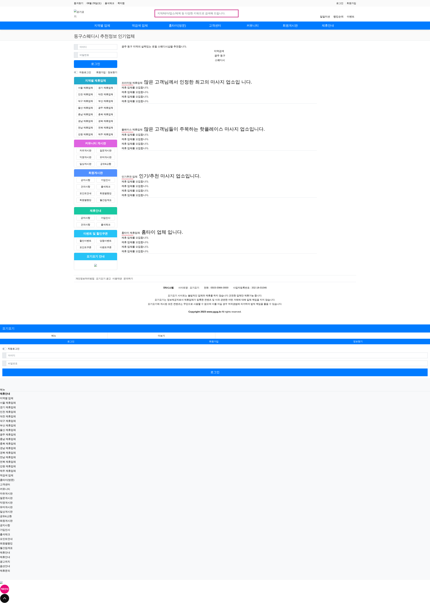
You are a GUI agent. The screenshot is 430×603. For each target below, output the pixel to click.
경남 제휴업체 (85, 121)
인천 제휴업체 (85, 94)
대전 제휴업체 (105, 94)
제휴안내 (5, 552)
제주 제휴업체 (105, 134)
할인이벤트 (85, 240)
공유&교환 (105, 164)
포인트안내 (85, 193)
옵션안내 (5, 566)
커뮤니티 (5, 489)
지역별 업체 (6, 398)
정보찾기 (112, 72)
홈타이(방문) (7, 479)
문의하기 (128, 278)
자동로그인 (85, 72)
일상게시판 (85, 164)
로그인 (339, 3)
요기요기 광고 (103, 278)
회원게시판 (6, 520)
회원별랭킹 (106, 193)
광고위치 (5, 561)
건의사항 (85, 186)
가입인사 (105, 180)
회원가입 (351, 3)
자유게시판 (85, 150)
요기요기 (8, 328)
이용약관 (117, 278)
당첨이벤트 (106, 240)
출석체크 (109, 3)
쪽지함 (121, 3)
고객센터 (5, 484)
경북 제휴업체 (105, 121)
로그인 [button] (70, 341)
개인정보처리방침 (85, 278)
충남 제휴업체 (85, 114)
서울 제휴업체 (85, 87)
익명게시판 (85, 157)
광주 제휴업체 (105, 107)
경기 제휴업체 (105, 87)
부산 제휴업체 (105, 101)
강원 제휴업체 (85, 134)
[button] (161, 336)
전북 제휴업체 (105, 127)
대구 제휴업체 (85, 101)
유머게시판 (106, 157)
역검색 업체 (6, 475)
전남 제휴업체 (85, 127)
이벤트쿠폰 (106, 247)
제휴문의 (5, 570)
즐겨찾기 (78, 3)
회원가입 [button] (214, 341)
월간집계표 (106, 200)
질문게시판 (106, 150)
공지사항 (85, 180)
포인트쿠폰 (85, 247)
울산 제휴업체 (85, 107)
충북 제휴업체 (105, 114)
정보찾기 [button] (358, 341)
